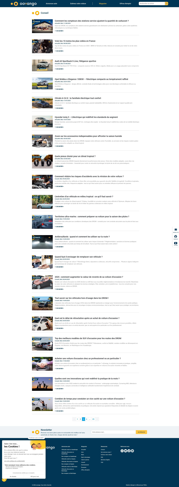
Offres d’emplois (85, 470)
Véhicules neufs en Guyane (68, 459)
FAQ (102, 457)
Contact (103, 449)
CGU (102, 462)
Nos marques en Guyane (68, 464)
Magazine (102, 4)
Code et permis (85, 459)
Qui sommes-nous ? (106, 452)
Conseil (83, 462)
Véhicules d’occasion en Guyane (70, 461)
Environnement (85, 465)
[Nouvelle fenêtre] (122, 450)
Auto (82, 452)
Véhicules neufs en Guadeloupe (70, 449)
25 (93, 419)
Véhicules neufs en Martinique (69, 466)
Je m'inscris (141, 432)
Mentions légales (105, 459)
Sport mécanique (85, 457)
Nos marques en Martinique (69, 473)
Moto (82, 454)
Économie (83, 467)
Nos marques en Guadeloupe (69, 456)
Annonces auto (51, 4)
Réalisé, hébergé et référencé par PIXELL (136, 485)
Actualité (83, 449)
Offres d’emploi (125, 4)
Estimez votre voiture (78, 4)
